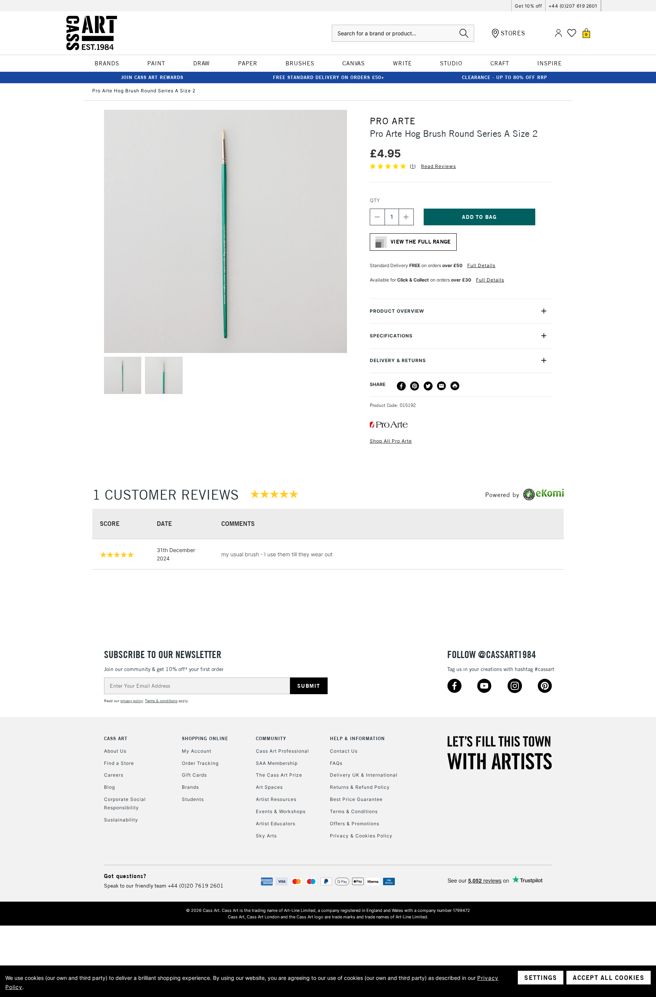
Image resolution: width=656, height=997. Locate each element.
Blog (109, 787)
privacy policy (131, 700)
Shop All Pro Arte (391, 440)
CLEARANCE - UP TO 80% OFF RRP (504, 77)
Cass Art (116, 738)
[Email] (441, 386)
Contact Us (344, 751)
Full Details (481, 265)
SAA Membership (277, 763)
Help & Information (357, 738)
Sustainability (121, 820)
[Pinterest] (414, 386)
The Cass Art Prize (279, 775)
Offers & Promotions (354, 823)
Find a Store (119, 763)
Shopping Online (205, 738)
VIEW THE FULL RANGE (421, 241)
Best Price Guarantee (356, 799)
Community (271, 738)
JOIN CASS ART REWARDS (152, 77)
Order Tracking (200, 763)
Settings (540, 977)
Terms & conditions (161, 700)
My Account (196, 751)
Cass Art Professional (282, 751)
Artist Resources (276, 799)
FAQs (336, 763)
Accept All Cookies (608, 977)
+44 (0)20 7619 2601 (196, 885)
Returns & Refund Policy (360, 787)
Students (193, 799)
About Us (115, 751)
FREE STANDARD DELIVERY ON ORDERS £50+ (328, 77)
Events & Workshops (281, 811)
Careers (113, 775)
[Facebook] (401, 386)
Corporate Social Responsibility (125, 803)
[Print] (454, 386)
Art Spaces (269, 787)
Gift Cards (194, 775)
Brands (190, 787)
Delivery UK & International (363, 775)
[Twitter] (428, 386)
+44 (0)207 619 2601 (573, 6)
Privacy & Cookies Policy (361, 836)
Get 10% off (528, 6)
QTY (375, 200)
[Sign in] (558, 33)
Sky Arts (266, 836)
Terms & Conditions (354, 811)
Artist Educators (275, 823)
